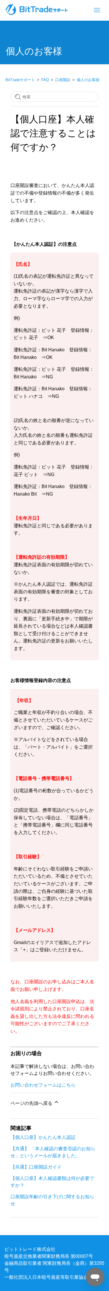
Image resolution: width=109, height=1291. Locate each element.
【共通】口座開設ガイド (36, 1166)
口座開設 (62, 80)
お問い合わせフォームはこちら (43, 1084)
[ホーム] (37, 13)
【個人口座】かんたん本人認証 (43, 1137)
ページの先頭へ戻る (31, 1103)
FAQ (45, 80)
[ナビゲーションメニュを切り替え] (97, 10)
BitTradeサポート (20, 80)
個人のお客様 (88, 80)
